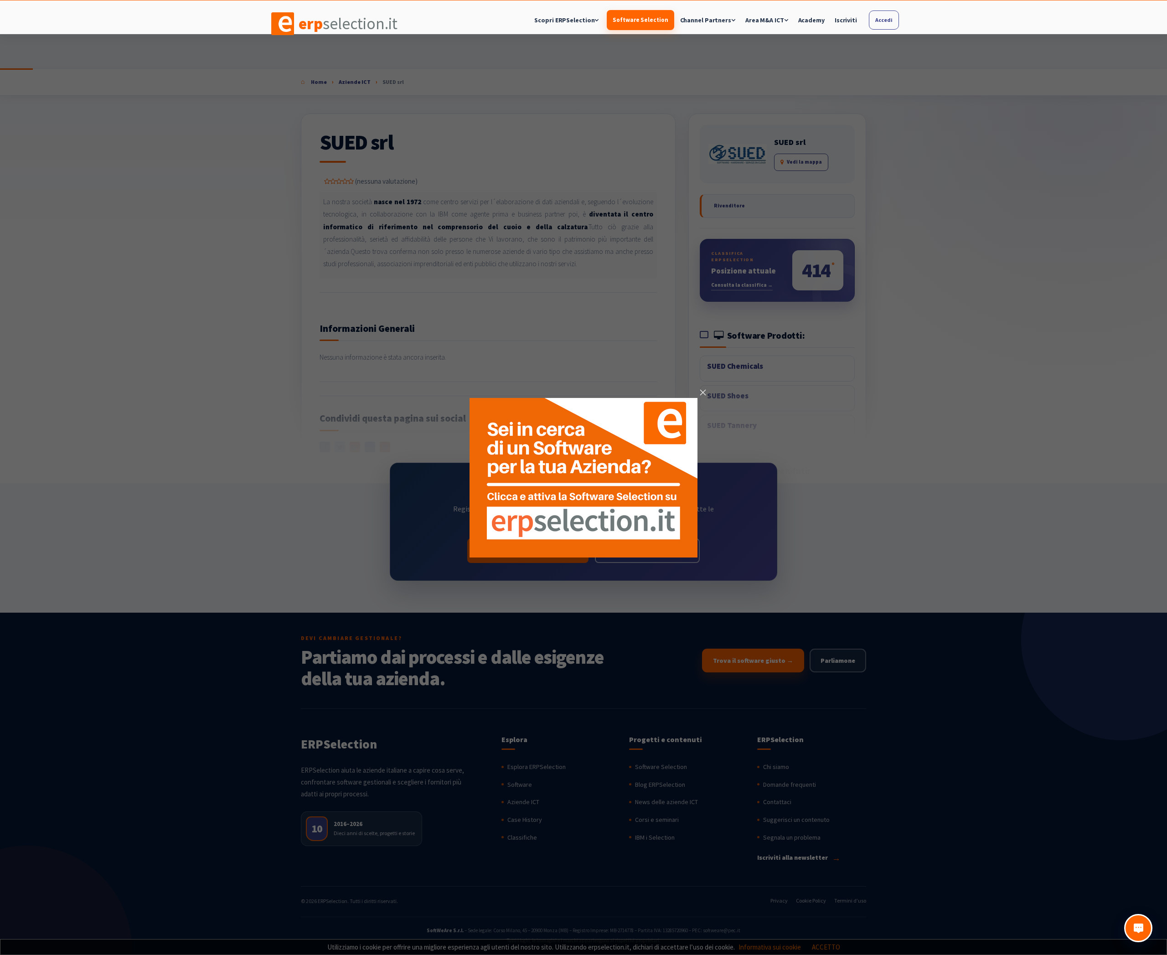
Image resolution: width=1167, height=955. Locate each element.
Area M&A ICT (764, 20)
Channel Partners (705, 20)
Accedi (883, 19)
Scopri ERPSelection (564, 20)
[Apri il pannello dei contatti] (1138, 928)
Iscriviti (846, 20)
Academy (811, 20)
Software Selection (640, 20)
